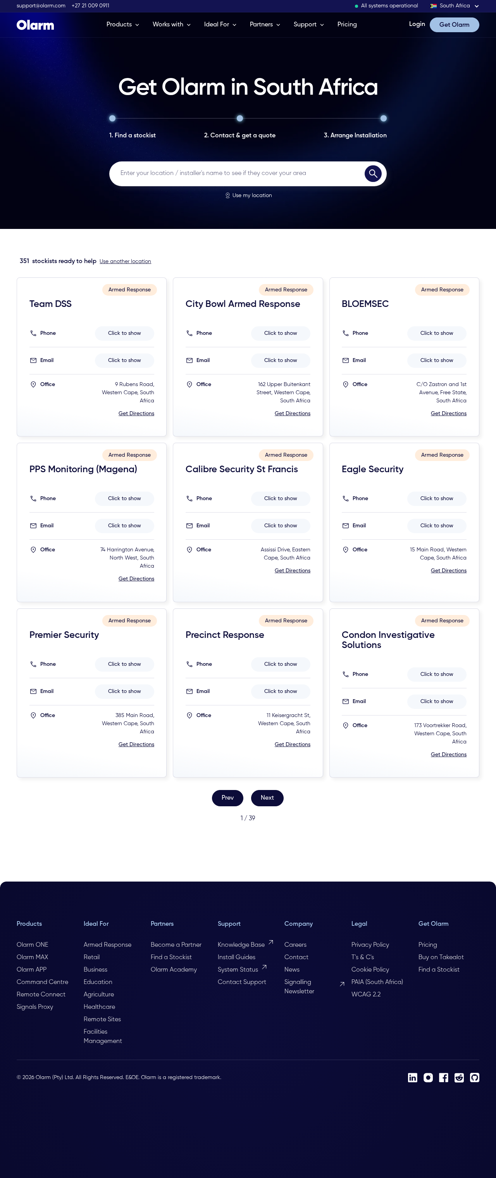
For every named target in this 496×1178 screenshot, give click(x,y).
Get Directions (136, 413)
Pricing (347, 25)
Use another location (125, 261)
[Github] (474, 1077)
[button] (455, 6)
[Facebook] (443, 1077)
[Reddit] (459, 1077)
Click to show (124, 333)
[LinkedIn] (412, 1078)
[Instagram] (428, 1078)
